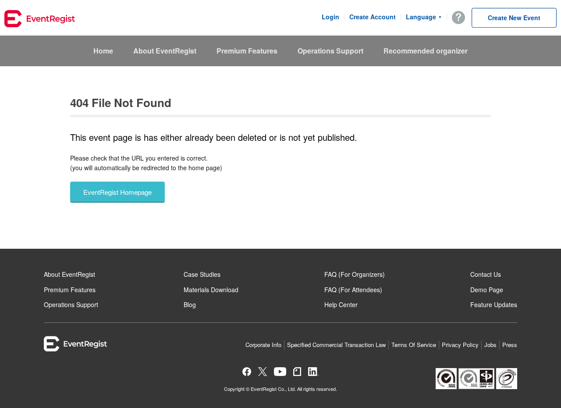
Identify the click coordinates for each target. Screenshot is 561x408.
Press (509, 344)
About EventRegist (164, 51)
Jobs (490, 344)
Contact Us (485, 274)
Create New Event (514, 17)
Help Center (341, 304)
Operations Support (330, 51)
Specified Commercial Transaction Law (336, 344)
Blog (190, 304)
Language (424, 16)
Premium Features (247, 51)
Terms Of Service (413, 344)
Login (330, 16)
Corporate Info (263, 344)
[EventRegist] (39, 19)
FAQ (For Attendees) (353, 289)
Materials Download (211, 289)
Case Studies (202, 274)
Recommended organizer (425, 51)
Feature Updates (493, 304)
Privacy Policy (460, 344)
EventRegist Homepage (117, 192)
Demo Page (486, 289)
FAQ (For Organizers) (354, 274)
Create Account (372, 16)
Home (103, 51)
